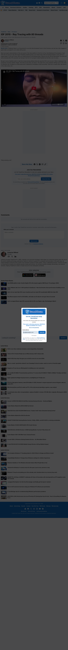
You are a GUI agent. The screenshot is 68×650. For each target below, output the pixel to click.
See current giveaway (34, 327)
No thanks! (34, 335)
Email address (26, 329)
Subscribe (42, 332)
